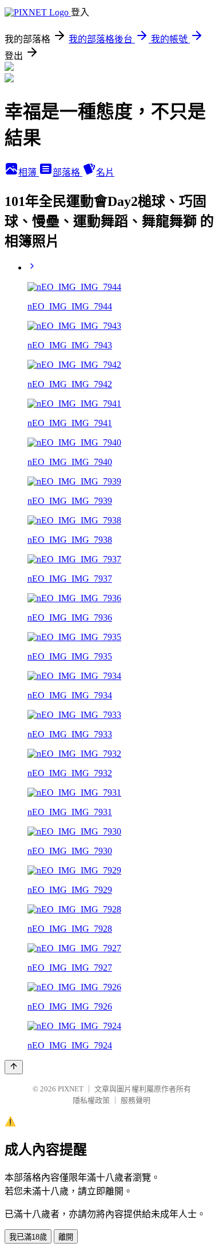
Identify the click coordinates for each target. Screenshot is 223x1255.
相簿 (28, 172)
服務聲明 (135, 1100)
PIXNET (70, 1089)
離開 (65, 1237)
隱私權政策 (91, 1100)
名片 (105, 172)
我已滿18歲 (28, 1237)
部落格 (67, 172)
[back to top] (14, 1067)
